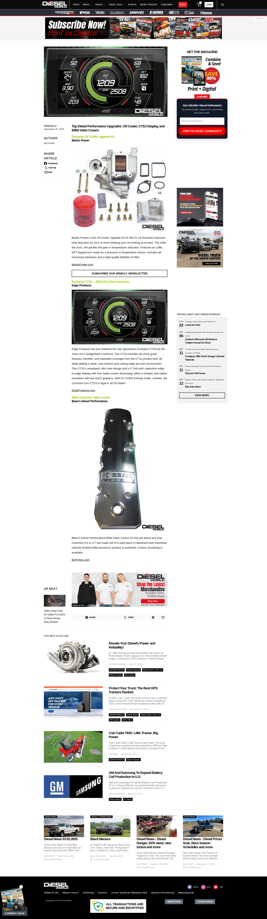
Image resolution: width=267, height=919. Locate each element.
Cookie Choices (205, 901)
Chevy (94, 816)
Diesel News (132, 715)
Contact (103, 893)
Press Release (186, 893)
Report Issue (173, 901)
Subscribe (166, 4)
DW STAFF (49, 143)
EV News (127, 799)
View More (202, 395)
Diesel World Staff (118, 709)
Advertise (88, 893)
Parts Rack (130, 675)
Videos (99, 4)
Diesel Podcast (148, 4)
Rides (86, 4)
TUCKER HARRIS (117, 664)
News (76, 4)
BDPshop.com (80, 559)
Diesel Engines (133, 670)
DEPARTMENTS (117, 670)
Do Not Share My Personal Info (129, 893)
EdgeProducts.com (83, 390)
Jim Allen (113, 754)
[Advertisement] (200, 720)
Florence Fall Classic (195, 373)
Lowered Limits (192, 325)
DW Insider (115, 720)
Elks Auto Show (193, 386)
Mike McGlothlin (117, 793)
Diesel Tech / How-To (152, 670)
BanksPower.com (82, 264)
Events (132, 4)
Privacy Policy (70, 893)
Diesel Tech (115, 4)
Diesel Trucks (116, 675)
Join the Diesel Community (202, 131)
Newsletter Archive (162, 893)
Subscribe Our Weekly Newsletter (119, 273)
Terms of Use (51, 893)
